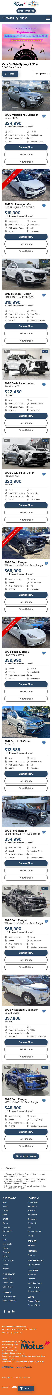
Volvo (5, 1264)
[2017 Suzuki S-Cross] (26, 722)
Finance (31, 1255)
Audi (5, 1202)
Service (31, 1245)
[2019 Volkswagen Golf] (26, 185)
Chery (5, 1210)
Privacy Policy (34, 1301)
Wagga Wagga (34, 1231)
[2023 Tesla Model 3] (26, 632)
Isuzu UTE (7, 1231)
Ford (5, 1215)
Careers (31, 1279)
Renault (6, 1252)
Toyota (6, 1268)
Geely (5, 1223)
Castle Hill (32, 1223)
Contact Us (33, 1202)
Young (30, 1235)
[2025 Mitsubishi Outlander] (26, 990)
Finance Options (26, 11)
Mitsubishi (7, 1244)
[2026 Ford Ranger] (26, 543)
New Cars (7, 1278)
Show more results (26, 1156)
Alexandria (32, 1206)
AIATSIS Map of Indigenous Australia (17, 1367)
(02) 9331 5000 (14, 1333)
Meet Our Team (35, 1283)
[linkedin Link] (13, 1311)
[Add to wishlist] (44, 116)
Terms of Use (34, 1305)
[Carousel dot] (15, 107)
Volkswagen (8, 1260)
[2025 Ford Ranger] (26, 811)
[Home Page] (26, 4)
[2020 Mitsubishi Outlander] (26, 95)
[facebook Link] (4, 1311)
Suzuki (6, 1256)
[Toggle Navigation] (48, 18)
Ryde (30, 1227)
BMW (5, 1206)
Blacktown (32, 1215)
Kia (4, 1235)
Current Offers (9, 1296)
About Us (32, 1274)
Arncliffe (31, 1210)
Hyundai (6, 1227)
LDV (4, 1239)
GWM (5, 1219)
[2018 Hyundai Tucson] (26, 274)
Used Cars (7, 1287)
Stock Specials (9, 1300)
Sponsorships (34, 1291)
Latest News (33, 1287)
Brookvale (32, 1219)
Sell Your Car (34, 1265)
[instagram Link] (9, 1311)
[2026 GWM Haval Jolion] (26, 364)
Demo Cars (8, 1282)
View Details (26, 161)
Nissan (6, 1248)
